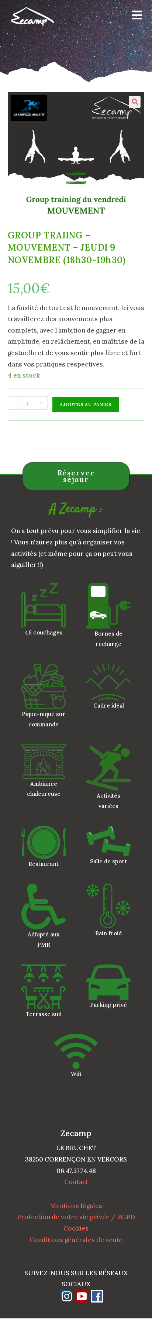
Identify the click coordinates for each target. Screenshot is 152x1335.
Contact (76, 1182)
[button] (135, 102)
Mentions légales (76, 1206)
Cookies (76, 1228)
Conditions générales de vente (76, 1240)
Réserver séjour (76, 476)
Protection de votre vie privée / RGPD (76, 1217)
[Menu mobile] (134, 16)
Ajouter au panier (85, 404)
